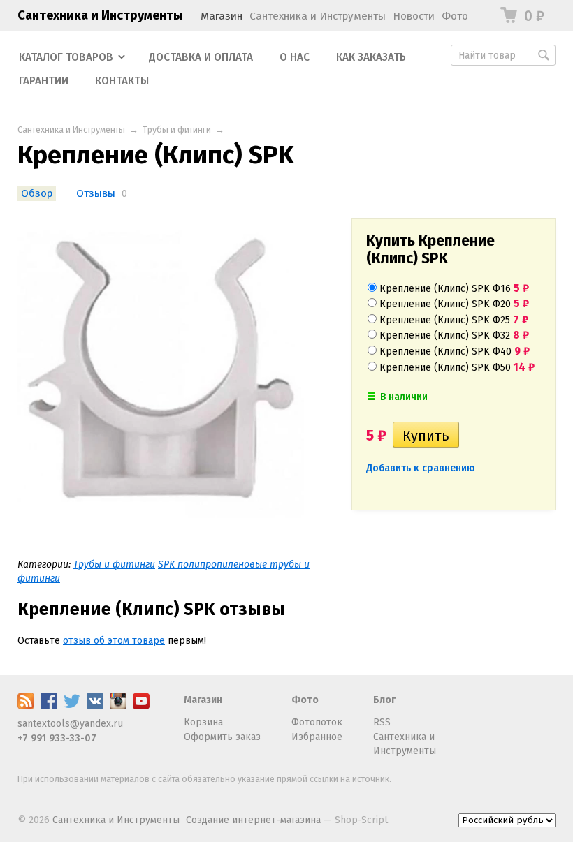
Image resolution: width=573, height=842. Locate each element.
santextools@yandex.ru (70, 724)
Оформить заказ (222, 737)
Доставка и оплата (201, 57)
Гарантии (43, 81)
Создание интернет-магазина (253, 820)
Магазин (221, 16)
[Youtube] (141, 706)
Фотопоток (316, 722)
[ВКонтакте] (95, 706)
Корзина (203, 722)
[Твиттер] (72, 706)
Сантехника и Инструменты (100, 15)
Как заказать (371, 57)
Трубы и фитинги (177, 129)
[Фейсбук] (49, 706)
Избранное (316, 737)
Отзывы (95, 193)
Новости (414, 16)
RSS (382, 722)
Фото (455, 16)
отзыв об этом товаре (114, 641)
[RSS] (25, 706)
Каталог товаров (66, 57)
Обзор (36, 193)
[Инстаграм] (118, 706)
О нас (295, 57)
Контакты (122, 81)
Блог (384, 700)
